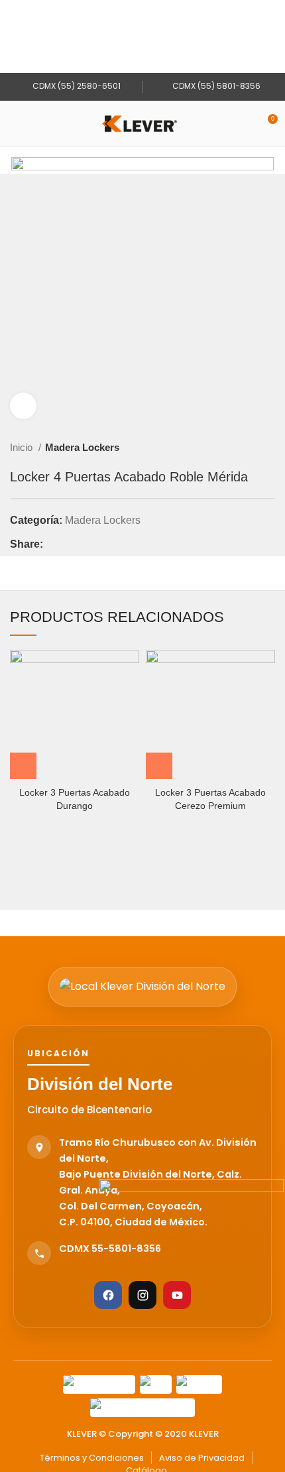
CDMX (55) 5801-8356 (215, 86)
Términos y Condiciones (92, 1457)
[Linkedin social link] (99, 544)
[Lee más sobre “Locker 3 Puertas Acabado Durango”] (23, 766)
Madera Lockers (82, 447)
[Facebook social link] (54, 544)
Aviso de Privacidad (202, 1457)
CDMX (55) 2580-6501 (75, 86)
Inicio (22, 447)
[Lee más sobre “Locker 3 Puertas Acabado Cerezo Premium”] (159, 766)
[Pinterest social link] (84, 544)
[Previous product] (242, 447)
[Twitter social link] (69, 544)
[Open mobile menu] (15, 124)
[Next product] (268, 447)
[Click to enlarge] (23, 406)
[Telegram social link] (115, 544)
